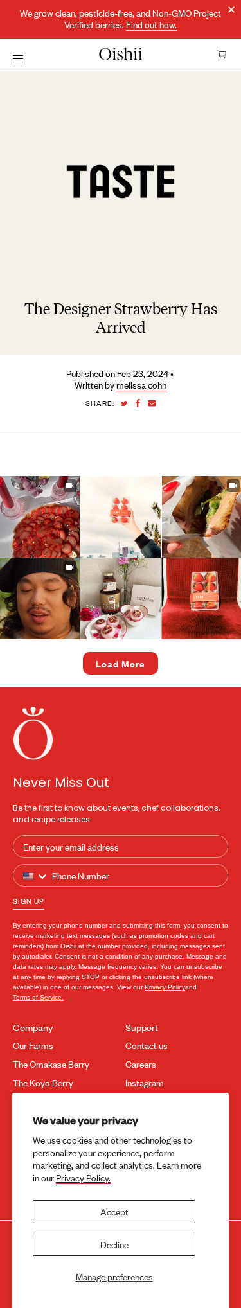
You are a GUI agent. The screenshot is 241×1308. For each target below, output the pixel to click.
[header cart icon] (222, 54)
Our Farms (33, 1045)
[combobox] (36, 876)
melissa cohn (141, 385)
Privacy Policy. (83, 1177)
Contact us (146, 1045)
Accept (114, 1211)
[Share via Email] (152, 403)
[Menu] (18, 58)
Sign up (28, 900)
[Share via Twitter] (124, 404)
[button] (120, 517)
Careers (140, 1064)
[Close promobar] (231, 9)
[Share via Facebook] (138, 403)
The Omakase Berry (51, 1064)
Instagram (144, 1083)
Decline (114, 1244)
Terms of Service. (38, 997)
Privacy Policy (165, 987)
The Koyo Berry (43, 1083)
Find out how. (151, 25)
